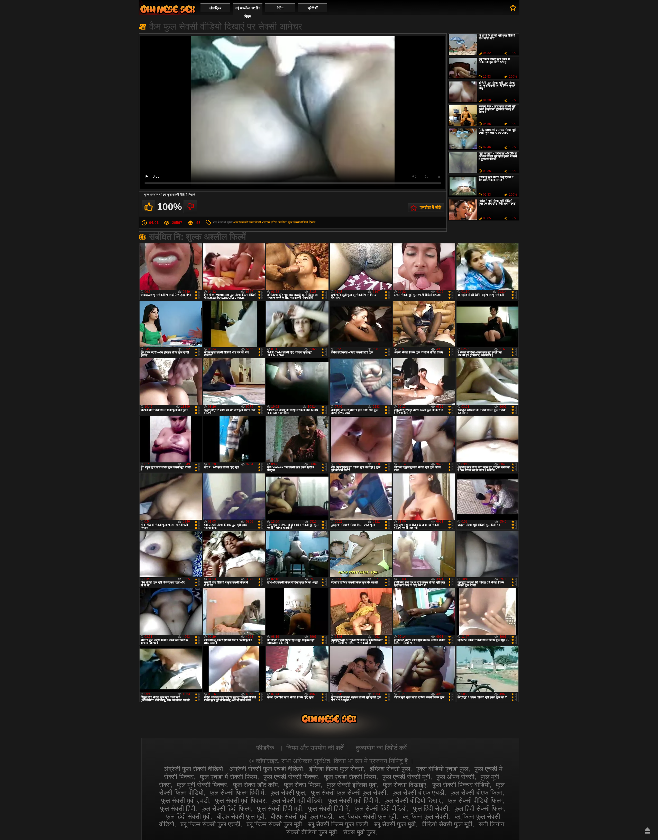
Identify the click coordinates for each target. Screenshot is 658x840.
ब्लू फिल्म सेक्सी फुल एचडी (210, 824)
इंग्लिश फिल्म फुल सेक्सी (336, 768)
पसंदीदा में (513, 8)
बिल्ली (257, 222)
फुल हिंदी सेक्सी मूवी (188, 816)
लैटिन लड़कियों (279, 222)
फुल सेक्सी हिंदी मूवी (279, 808)
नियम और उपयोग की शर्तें (315, 747)
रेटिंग (280, 8)
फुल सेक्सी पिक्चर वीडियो (461, 784)
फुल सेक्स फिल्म (302, 784)
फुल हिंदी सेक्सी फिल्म (479, 808)
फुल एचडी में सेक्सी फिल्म (228, 776)
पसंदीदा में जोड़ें (430, 207)
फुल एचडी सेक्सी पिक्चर (290, 776)
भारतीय (266, 222)
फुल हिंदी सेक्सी (430, 808)
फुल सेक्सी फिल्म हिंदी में (237, 792)
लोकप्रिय (215, 8)
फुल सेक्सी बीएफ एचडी (418, 792)
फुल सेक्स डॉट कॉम (255, 784)
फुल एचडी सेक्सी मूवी (406, 776)
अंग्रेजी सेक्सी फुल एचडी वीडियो (266, 768)
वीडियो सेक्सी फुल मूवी (447, 824)
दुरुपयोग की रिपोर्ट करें (381, 747)
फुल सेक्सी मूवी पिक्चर (240, 800)
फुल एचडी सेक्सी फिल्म (350, 776)
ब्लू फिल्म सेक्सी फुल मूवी (274, 824)
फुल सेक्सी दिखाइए (404, 784)
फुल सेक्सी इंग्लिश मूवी (352, 784)
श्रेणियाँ (312, 8)
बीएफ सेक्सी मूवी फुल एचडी (301, 816)
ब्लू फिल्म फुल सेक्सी (425, 816)
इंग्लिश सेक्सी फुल (390, 768)
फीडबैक (265, 747)
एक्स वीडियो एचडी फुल (442, 768)
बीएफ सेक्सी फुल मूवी (240, 816)
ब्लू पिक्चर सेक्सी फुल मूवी (367, 816)
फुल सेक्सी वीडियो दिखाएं (301, 222)
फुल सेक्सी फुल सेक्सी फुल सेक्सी (348, 792)
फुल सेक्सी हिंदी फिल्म (226, 808)
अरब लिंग (238, 222)
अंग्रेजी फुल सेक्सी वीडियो (193, 768)
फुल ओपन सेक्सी (455, 776)
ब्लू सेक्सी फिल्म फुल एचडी (338, 824)
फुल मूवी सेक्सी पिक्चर (202, 784)
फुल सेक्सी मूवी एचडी (185, 800)
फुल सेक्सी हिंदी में (328, 808)
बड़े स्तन (249, 222)
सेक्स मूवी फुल (359, 832)
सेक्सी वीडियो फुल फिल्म (167, 9)
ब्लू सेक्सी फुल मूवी (395, 824)
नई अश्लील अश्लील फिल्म (247, 12)
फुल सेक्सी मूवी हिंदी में (353, 800)
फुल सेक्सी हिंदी (177, 808)
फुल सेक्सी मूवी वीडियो (296, 800)
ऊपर (647, 830)
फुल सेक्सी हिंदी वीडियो (381, 808)
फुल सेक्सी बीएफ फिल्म (476, 792)
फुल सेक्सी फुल (287, 792)
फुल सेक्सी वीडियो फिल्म (475, 800)
